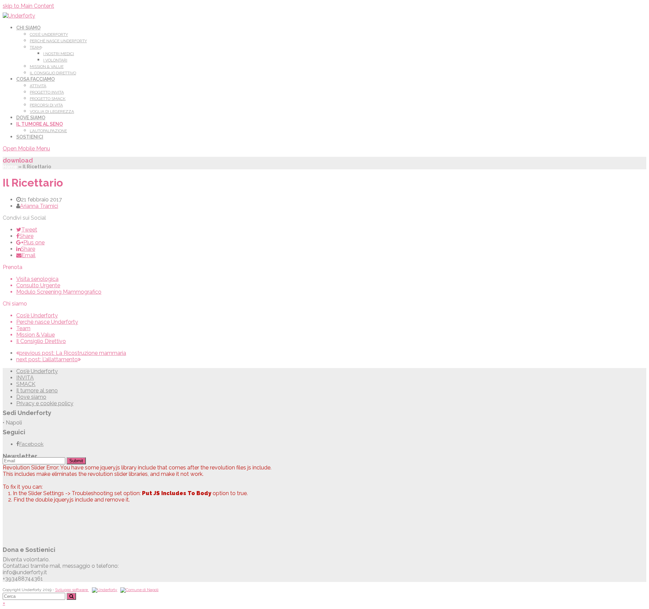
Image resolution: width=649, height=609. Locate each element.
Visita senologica (37, 279)
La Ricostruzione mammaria (72, 353)
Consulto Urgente (38, 285)
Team (23, 328)
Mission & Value (35, 335)
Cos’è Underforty (37, 315)
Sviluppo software (72, 589)
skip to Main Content (28, 6)
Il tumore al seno (37, 390)
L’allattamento (47, 359)
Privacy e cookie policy (44, 403)
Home (10, 166)
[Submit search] (71, 596)
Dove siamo (31, 397)
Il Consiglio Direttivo (41, 341)
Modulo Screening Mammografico (58, 292)
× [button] (4, 603)
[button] (26, 229)
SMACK (25, 384)
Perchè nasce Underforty (47, 322)
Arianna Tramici (39, 206)
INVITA (25, 377)
